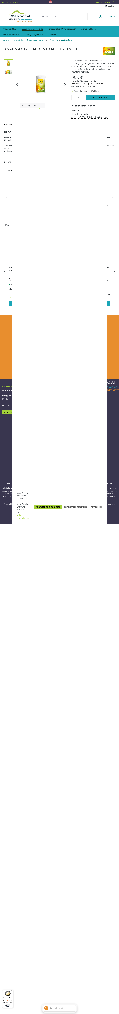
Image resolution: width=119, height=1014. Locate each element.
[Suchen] (85, 16)
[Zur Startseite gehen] (20, 16)
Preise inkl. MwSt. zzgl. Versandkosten (87, 83)
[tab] (10, 125)
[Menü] (11, 991)
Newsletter (99, 2)
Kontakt (5, 2)
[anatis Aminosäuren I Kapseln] (41, 84)
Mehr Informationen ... (23, 518)
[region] (35, 84)
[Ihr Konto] (100, 16)
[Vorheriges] (17, 84)
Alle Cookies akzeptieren (48, 507)
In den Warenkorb (100, 97)
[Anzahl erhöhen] (82, 97)
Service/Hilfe (110, 2)
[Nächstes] (65, 84)
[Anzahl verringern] (73, 97)
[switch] (7, 1005)
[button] (6, 198)
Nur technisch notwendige (75, 507)
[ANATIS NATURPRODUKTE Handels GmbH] (109, 51)
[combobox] (61, 16)
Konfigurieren (96, 507)
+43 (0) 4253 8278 (16, 2)
